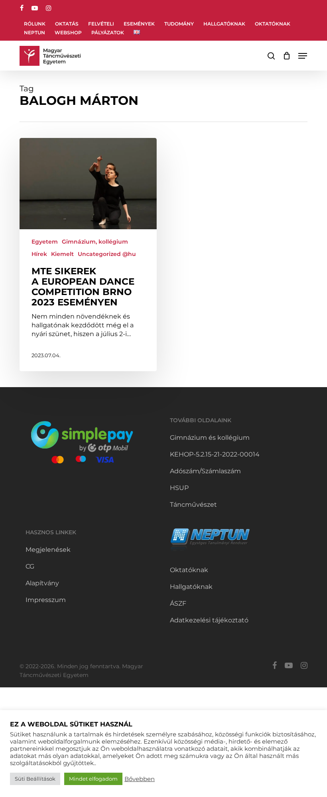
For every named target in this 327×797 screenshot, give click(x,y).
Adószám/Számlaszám (205, 471)
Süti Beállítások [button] (35, 778)
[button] (302, 56)
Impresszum (46, 600)
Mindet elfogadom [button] (93, 778)
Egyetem (45, 241)
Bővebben (139, 779)
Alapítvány (42, 583)
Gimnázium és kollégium (210, 437)
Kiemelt (62, 254)
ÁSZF (178, 603)
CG (30, 566)
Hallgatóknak (191, 586)
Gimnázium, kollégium (95, 241)
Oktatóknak (189, 570)
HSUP (179, 488)
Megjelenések (48, 549)
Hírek (39, 254)
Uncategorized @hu (107, 254)
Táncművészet (193, 504)
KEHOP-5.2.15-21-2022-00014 (215, 454)
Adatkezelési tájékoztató (209, 620)
